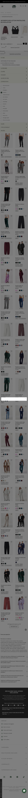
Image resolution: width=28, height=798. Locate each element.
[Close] (25, 399)
